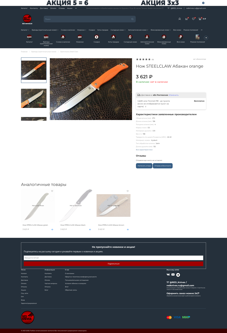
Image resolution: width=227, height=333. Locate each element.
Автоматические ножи (137, 30)
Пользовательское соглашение (77, 280)
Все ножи (177, 30)
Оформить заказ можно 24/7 (183, 293)
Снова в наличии (68, 30)
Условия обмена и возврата (75, 283)
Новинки (81, 30)
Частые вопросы (51, 283)
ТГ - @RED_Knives (175, 8)
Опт (22, 297)
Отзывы (62, 8)
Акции (69, 8)
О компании (69, 273)
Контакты (34, 8)
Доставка (44, 8)
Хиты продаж (102, 30)
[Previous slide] (53, 89)
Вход (23, 300)
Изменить (174, 95)
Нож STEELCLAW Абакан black (72, 225)
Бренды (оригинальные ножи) (44, 30)
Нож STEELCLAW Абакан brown (111, 225)
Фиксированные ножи (160, 30)
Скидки (92, 30)
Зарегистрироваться (29, 303)
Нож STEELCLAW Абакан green (35, 225)
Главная (24, 52)
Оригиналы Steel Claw (69, 52)
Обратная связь (71, 290)
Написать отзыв (144, 166)
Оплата (53, 8)
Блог (46, 290)
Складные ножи (117, 30)
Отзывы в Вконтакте (162, 166)
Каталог (24, 8)
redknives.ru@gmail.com (196, 8)
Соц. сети (24, 293)
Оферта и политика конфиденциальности (81, 277)
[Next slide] (33, 118)
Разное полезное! (191, 30)
